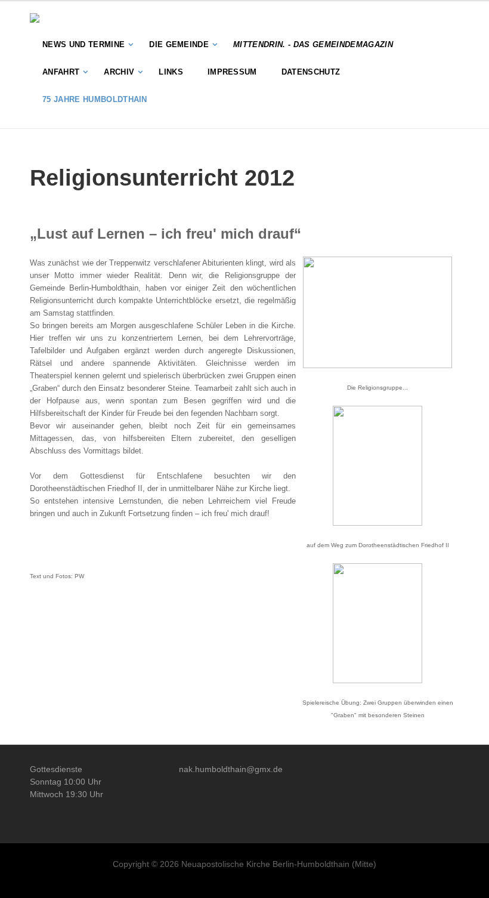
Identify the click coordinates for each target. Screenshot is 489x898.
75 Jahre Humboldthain (94, 99)
